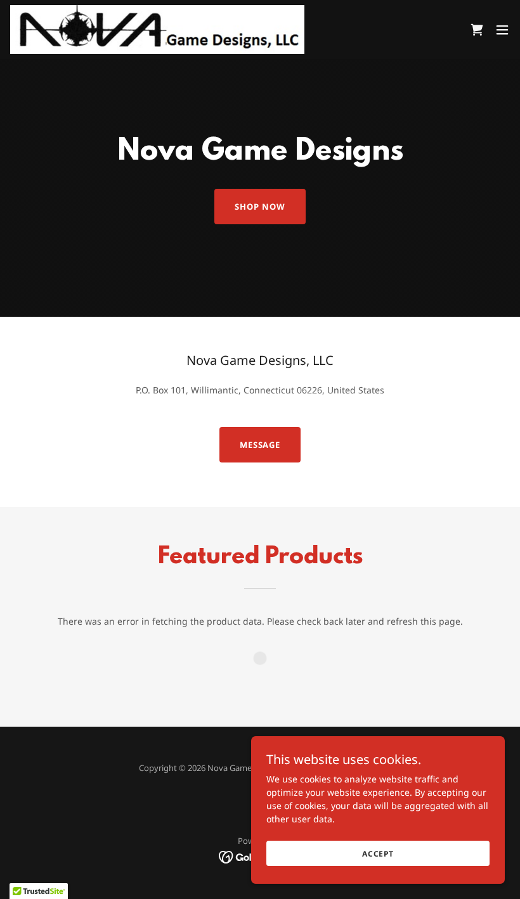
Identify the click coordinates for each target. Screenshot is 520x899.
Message (260, 444)
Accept (378, 853)
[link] (157, 29)
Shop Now (260, 206)
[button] (502, 29)
